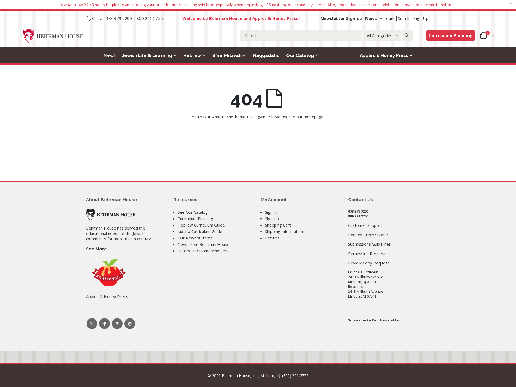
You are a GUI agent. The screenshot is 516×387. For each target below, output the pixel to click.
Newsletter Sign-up (341, 18)
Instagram (117, 323)
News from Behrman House (204, 244)
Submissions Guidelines (369, 244)
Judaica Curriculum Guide (200, 231)
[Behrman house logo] (53, 36)
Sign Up (421, 18)
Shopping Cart (278, 225)
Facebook (104, 323)
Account (387, 18)
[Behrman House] (110, 214)
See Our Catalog (193, 212)
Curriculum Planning (451, 35)
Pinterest (129, 323)
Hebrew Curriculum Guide (201, 225)
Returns (272, 238)
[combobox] (326, 35)
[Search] (407, 35)
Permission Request (367, 253)
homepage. (314, 116)
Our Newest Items (195, 238)
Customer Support (365, 225)
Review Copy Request (368, 263)
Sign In (404, 18)
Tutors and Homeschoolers (203, 250)
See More (96, 249)
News (371, 18)
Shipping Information (284, 231)
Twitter (92, 323)
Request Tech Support (369, 234)
